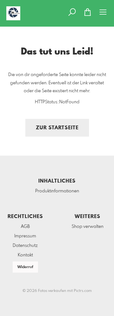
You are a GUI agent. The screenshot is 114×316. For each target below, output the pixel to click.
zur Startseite (57, 128)
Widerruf (25, 267)
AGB (25, 226)
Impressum (25, 236)
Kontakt (25, 255)
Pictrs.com (83, 291)
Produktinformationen (57, 191)
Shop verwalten (88, 226)
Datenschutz (25, 245)
